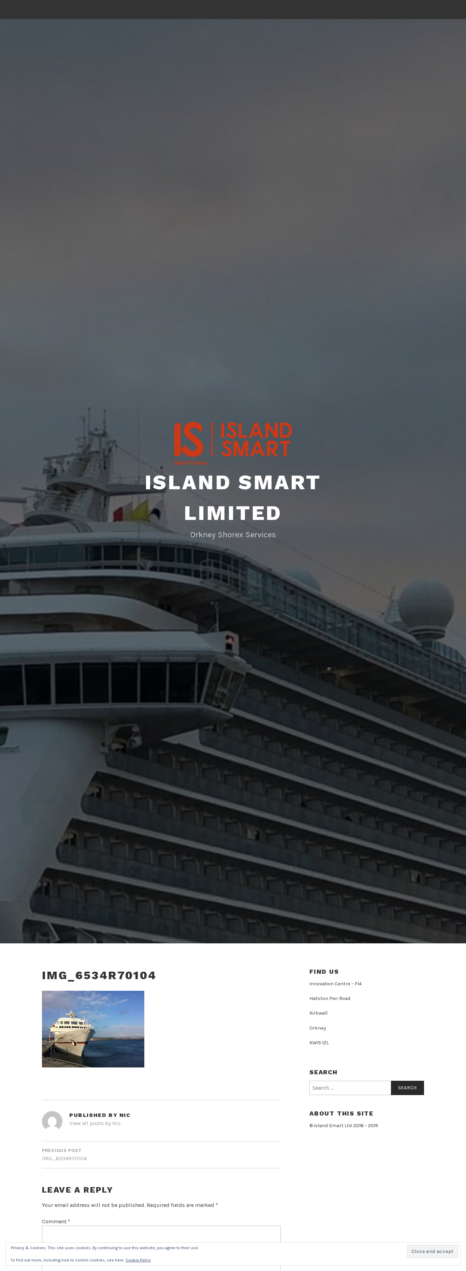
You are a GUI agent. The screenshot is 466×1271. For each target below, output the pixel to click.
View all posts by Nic (95, 1123)
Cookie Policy (138, 1260)
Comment (56, 1221)
